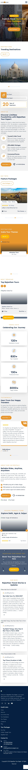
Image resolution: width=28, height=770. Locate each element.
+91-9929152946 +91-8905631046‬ (8, 743)
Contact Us (3, 721)
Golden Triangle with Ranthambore (9, 537)
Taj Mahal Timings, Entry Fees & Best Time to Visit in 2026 (13, 630)
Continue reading (15, 645)
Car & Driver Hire (5, 714)
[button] (8, 86)
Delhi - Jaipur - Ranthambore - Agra (9, 533)
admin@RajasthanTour (9, 593)
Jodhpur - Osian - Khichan (9, 202)
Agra (14, 78)
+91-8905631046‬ (19, 495)
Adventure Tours (14, 252)
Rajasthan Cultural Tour (7, 306)
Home (2, 710)
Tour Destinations (5, 717)
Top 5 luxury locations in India (12, 660)
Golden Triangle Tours (6, 732)
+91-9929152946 (20, 164)
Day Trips (3, 730)
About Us (3, 712)
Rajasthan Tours (4, 734)
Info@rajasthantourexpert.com (11, 748)
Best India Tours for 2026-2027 (13, 596)
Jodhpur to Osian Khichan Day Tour (9, 207)
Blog (2, 724)
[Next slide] (5, 286)
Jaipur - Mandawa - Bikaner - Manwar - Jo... (11, 308)
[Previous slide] (2, 286)
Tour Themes (4, 719)
